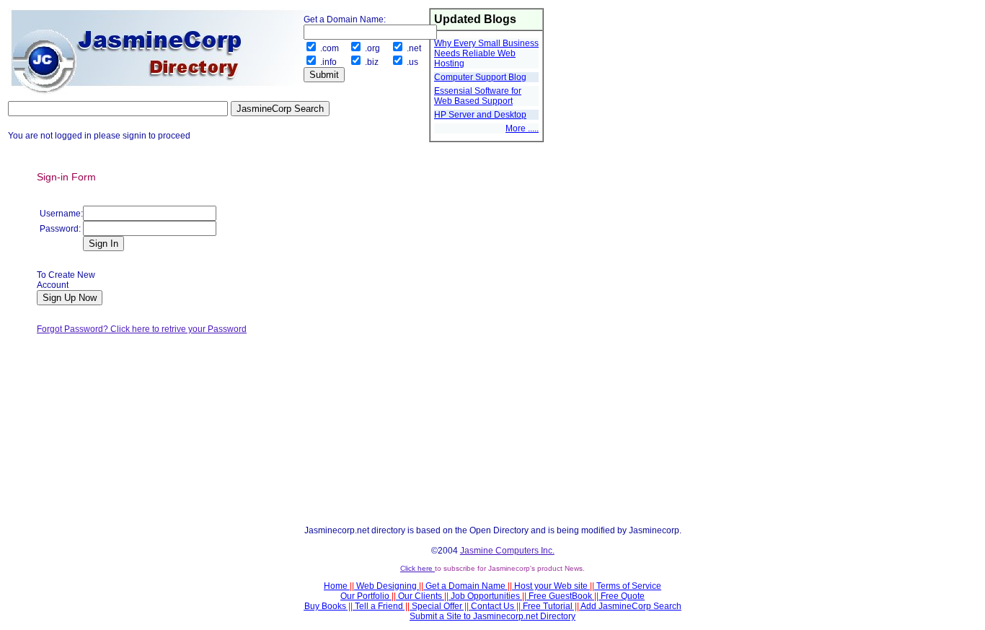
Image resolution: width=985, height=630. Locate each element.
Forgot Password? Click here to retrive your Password (142, 329)
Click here (417, 568)
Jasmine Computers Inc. (507, 551)
